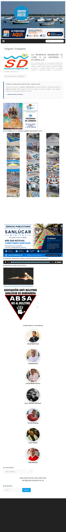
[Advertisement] (33, 211)
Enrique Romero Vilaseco (33, 383)
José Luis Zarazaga (33, 423)
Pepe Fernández (33, 462)
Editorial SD (21, 76)
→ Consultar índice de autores (14, 94)
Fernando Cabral (33, 363)
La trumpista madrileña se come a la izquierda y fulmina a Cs (47, 57)
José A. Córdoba (33, 443)
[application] (33, 262)
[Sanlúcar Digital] (21, 13)
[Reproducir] (5, 262)
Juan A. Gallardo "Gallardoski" (33, 403)
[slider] (59, 262)
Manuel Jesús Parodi (33, 344)
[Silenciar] (55, 262)
